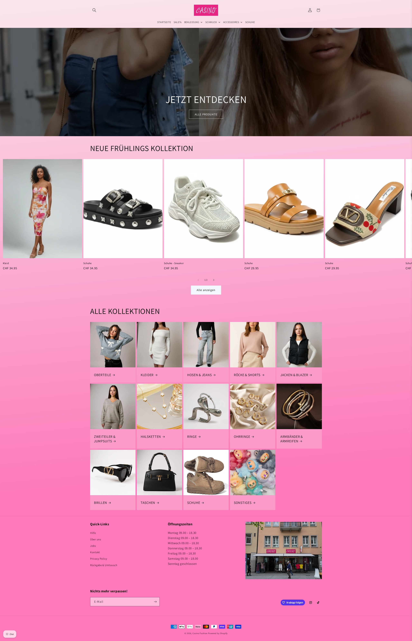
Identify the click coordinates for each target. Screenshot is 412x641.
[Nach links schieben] (198, 280)
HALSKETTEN (151, 436)
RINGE (192, 436)
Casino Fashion (200, 633)
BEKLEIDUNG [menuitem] (191, 22)
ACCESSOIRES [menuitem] (231, 22)
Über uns (95, 539)
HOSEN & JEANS (199, 375)
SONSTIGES (242, 502)
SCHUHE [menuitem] (250, 22)
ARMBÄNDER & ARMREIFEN (291, 438)
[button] (94, 10)
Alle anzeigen (206, 290)
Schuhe (87, 263)
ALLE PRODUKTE (206, 114)
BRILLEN (100, 502)
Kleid (6, 263)
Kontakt (95, 552)
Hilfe (93, 533)
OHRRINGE (242, 436)
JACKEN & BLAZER (294, 375)
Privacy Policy (98, 558)
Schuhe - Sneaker (174, 263)
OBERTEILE (102, 375)
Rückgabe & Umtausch (103, 565)
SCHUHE (193, 502)
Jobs (93, 546)
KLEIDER (147, 375)
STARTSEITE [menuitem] (164, 22)
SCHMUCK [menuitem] (211, 22)
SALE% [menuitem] (178, 22)
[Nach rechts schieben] (213, 280)
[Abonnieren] (155, 601)
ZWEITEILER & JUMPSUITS (105, 438)
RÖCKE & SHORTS (247, 375)
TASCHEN (148, 502)
